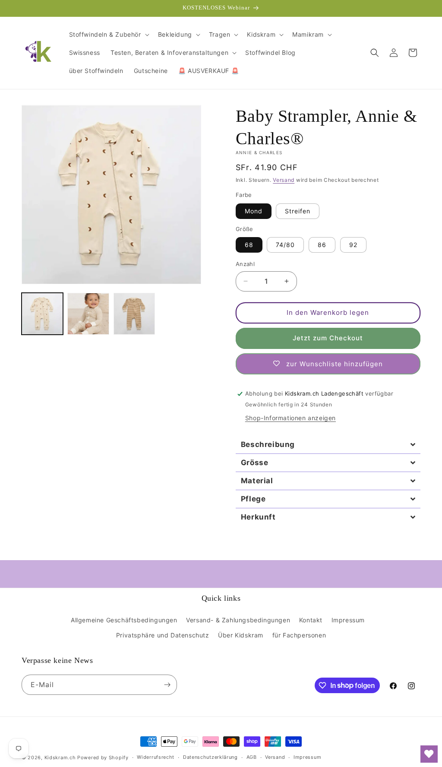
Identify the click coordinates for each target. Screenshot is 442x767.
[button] (108, 34)
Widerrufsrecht (155, 757)
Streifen (297, 211)
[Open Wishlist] (429, 754)
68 (249, 244)
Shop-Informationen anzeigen (290, 418)
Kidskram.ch (60, 757)
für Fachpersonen (299, 635)
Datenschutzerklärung (210, 757)
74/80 (285, 244)
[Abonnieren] (167, 685)
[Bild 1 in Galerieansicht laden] (42, 313)
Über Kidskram (240, 635)
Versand (283, 180)
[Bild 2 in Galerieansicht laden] (88, 313)
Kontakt (310, 620)
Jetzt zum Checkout (328, 338)
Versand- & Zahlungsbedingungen (238, 620)
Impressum (348, 620)
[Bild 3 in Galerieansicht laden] (134, 313)
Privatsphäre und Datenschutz (162, 635)
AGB (251, 757)
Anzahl (245, 263)
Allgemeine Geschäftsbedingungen (124, 620)
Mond (253, 211)
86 (322, 244)
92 (353, 244)
